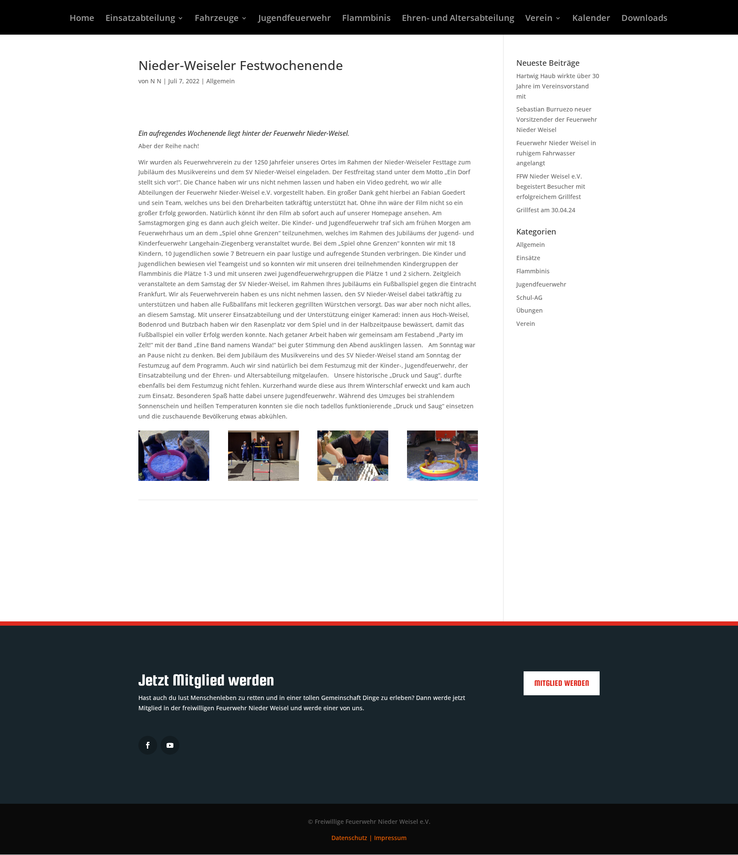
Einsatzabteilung (140, 19)
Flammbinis (366, 19)
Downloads (644, 19)
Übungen (529, 310)
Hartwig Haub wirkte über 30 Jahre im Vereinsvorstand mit (557, 86)
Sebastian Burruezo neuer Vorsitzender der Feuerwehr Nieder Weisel (556, 119)
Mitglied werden (561, 683)
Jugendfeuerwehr (294, 19)
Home (82, 19)
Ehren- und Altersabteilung (458, 19)
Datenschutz (349, 838)
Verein (539, 19)
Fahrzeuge (217, 19)
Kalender (591, 19)
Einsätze (528, 258)
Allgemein (220, 81)
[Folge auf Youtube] (170, 745)
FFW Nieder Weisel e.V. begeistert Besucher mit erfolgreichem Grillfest (550, 186)
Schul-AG (529, 297)
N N (155, 81)
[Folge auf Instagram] (147, 745)
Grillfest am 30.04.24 (545, 210)
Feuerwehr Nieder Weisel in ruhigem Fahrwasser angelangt (556, 153)
